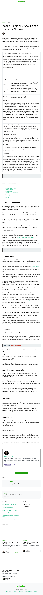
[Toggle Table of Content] (3, 186)
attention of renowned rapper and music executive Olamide (16, 300)
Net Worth (8, 194)
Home (7, 591)
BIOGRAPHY (4, 22)
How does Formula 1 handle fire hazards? (9, 504)
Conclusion (8, 195)
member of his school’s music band (24, 237)
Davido (33, 266)
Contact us (15, 591)
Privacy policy (20, 591)
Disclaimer (35, 591)
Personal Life (9, 191)
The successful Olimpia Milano (7, 507)
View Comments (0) (20, 472)
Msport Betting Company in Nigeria (16, 483)
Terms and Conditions (28, 591)
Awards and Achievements (12, 192)
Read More (17, 552)
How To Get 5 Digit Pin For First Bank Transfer (13, 494)
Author (7, 197)
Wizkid (37, 266)
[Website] (14, 464)
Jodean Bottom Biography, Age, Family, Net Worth (30, 543)
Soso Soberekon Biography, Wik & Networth (11, 543)
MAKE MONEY (11, 481)
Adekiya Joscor (7, 33)
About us (10, 591)
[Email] (12, 464)
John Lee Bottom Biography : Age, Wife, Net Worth (11, 571)
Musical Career (9, 189)
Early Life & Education (11, 188)
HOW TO (5, 493)
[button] (3, 1)
